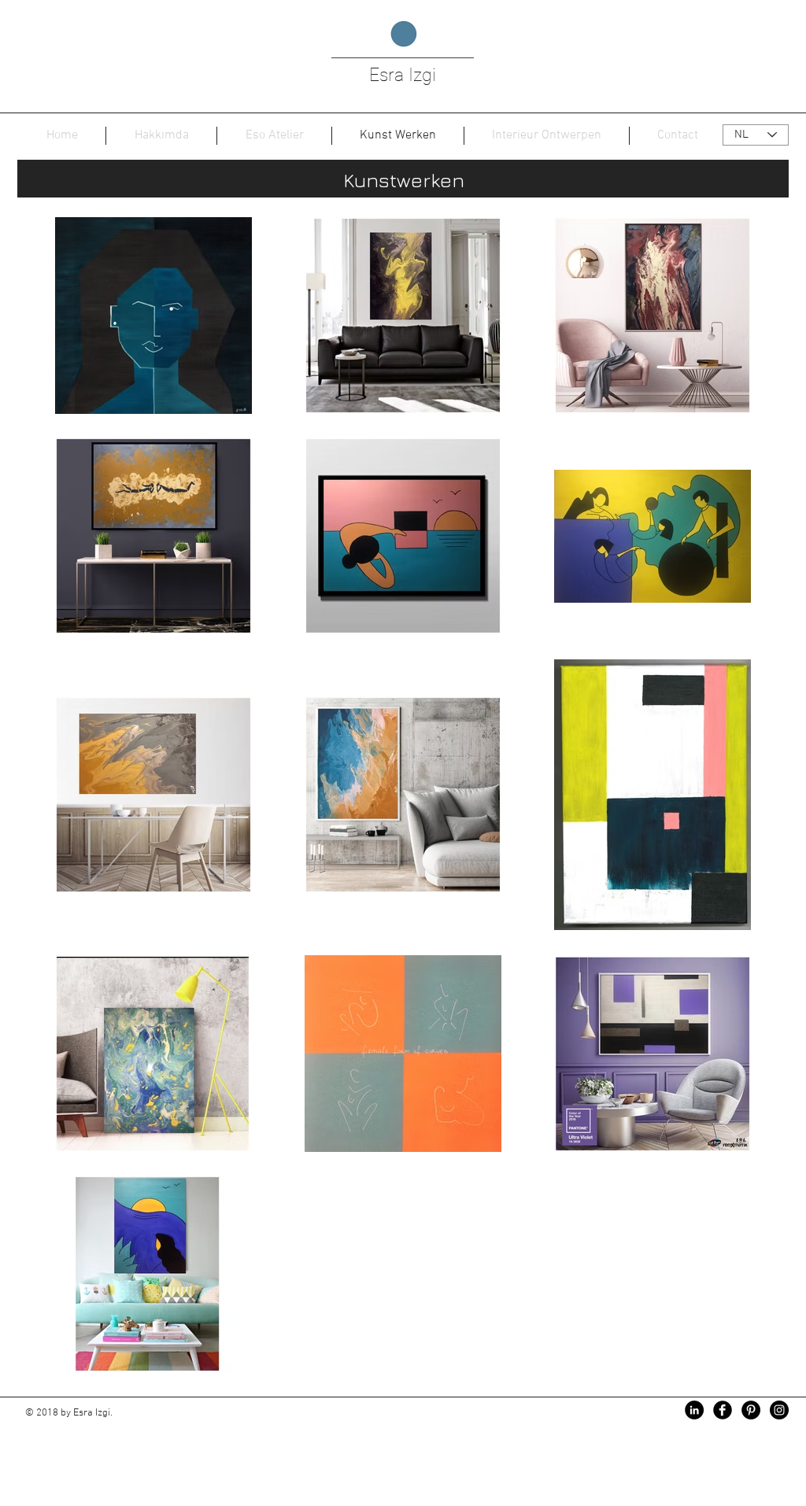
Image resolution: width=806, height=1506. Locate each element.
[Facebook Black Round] (722, 1410)
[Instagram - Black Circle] (779, 1410)
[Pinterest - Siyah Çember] (750, 1410)
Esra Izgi (402, 75)
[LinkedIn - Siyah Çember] (694, 1410)
